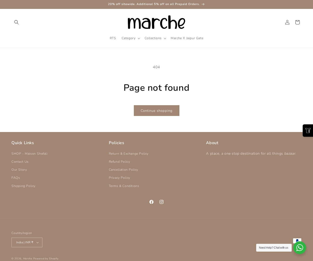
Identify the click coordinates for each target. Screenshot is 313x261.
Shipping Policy (23, 186)
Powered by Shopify (46, 258)
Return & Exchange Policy (128, 153)
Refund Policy (119, 161)
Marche (27, 258)
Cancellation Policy (123, 170)
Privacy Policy (119, 178)
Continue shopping (157, 110)
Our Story (19, 170)
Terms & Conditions (124, 186)
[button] (16, 22)
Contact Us (20, 161)
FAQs (15, 178)
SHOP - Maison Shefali (29, 153)
